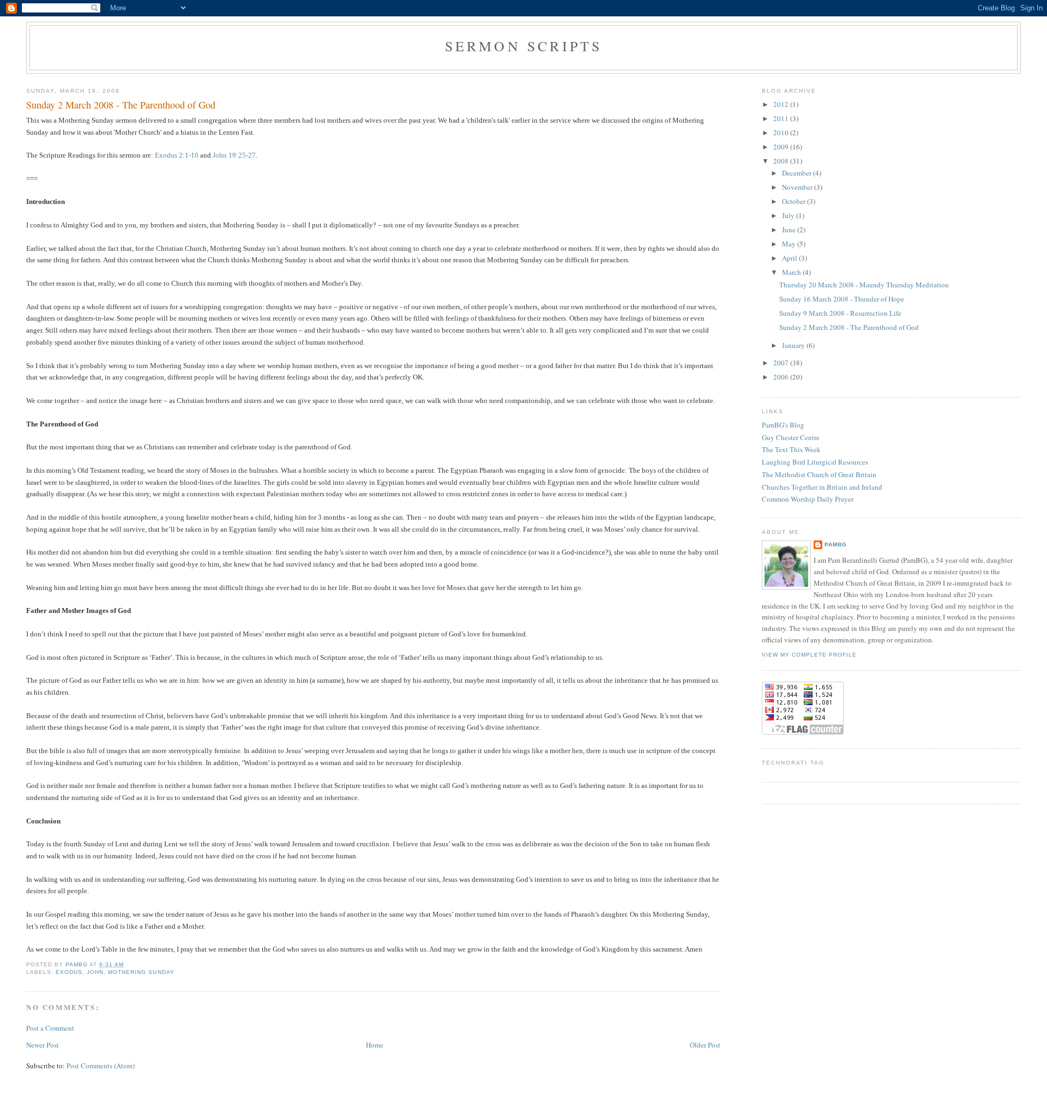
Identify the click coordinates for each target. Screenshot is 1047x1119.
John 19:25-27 (234, 155)
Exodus (69, 972)
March (792, 272)
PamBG (836, 545)
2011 (781, 118)
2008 (781, 161)
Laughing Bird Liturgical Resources (815, 462)
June (789, 229)
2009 (781, 147)
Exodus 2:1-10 (176, 155)
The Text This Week (791, 449)
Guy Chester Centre (791, 437)
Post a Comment (50, 1028)
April (790, 258)
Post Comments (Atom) (101, 1065)
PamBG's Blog (783, 425)
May (789, 244)
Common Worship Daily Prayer (807, 499)
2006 (781, 377)
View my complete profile (809, 655)
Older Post (705, 1045)
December (797, 173)
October (794, 201)
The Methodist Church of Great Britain (819, 474)
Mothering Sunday (141, 972)
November (798, 187)
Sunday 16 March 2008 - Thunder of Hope (841, 299)
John (95, 972)
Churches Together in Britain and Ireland (822, 487)
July (789, 215)
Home (374, 1045)
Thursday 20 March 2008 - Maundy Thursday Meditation (864, 285)
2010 (781, 132)
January (794, 345)
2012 (781, 104)
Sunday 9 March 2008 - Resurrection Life (840, 313)
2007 (781, 363)
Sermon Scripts (524, 46)
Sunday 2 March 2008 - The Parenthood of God (849, 327)
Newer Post (42, 1045)
